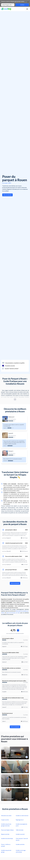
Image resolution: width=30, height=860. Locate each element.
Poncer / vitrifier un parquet (5, 845)
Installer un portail (20, 834)
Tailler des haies (19, 830)
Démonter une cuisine (6, 815)
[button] (27, 9)
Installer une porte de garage (6, 851)
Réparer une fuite (5, 834)
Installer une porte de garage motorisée (6, 824)
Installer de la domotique (7, 838)
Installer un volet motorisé (22, 815)
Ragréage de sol (19, 819)
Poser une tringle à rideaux (7, 830)
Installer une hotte (20, 844)
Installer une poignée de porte (21, 824)
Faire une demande (7, 194)
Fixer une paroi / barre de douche (22, 839)
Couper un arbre (5, 819)
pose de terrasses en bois (13, 612)
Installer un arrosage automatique (21, 851)
